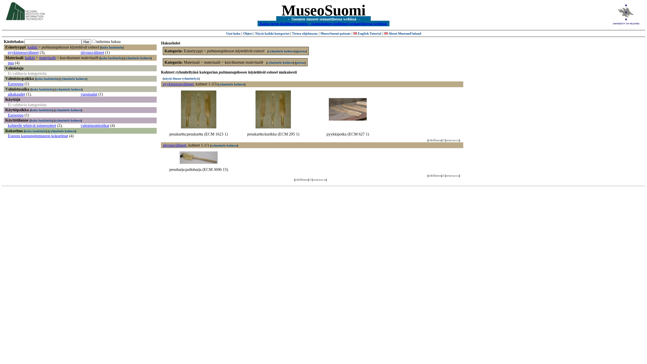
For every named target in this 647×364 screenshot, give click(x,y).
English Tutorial (369, 33)
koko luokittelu (112, 47)
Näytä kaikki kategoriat (272, 33)
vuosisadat (89, 94)
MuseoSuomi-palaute (335, 33)
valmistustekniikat (95, 125)
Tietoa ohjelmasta (305, 33)
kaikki (32, 47)
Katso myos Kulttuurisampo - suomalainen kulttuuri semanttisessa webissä (323, 23)
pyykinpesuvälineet (23, 52)
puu (11, 63)
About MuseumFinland (404, 33)
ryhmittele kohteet (138, 58)
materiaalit (47, 58)
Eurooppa (16, 84)
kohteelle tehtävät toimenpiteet (32, 125)
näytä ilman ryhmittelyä (181, 78)
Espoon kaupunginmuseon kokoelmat (38, 136)
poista (301, 51)
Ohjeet (247, 33)
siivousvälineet (92, 52)
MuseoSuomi (324, 10)
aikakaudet (16, 94)
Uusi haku (233, 33)
